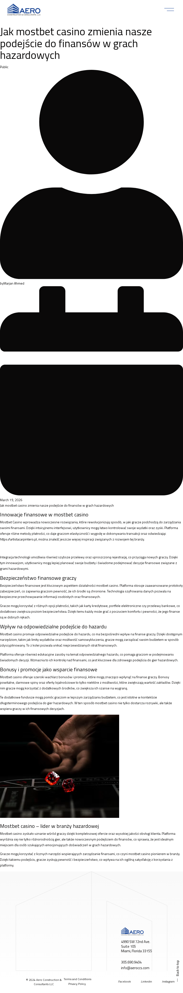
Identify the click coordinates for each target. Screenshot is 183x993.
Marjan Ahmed (14, 283)
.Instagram (168, 981)
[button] (169, 9)
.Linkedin (146, 981)
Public (4, 66)
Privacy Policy (77, 984)
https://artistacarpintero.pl (18, 539)
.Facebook (124, 981)
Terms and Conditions (77, 979)
